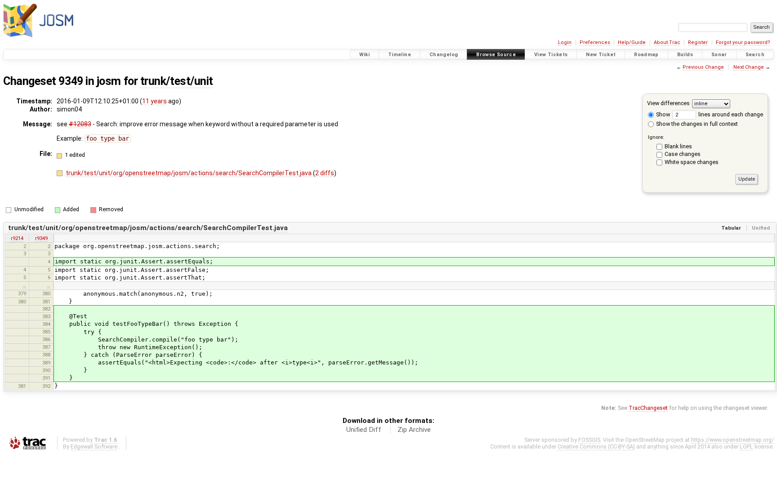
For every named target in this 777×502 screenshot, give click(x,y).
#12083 (80, 124)
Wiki (364, 55)
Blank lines (678, 146)
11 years (154, 101)
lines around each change (730, 114)
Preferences (595, 42)
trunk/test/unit (176, 81)
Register (698, 42)
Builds (685, 55)
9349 (70, 81)
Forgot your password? (743, 42)
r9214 (17, 238)
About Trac (667, 42)
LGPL (746, 446)
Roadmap (646, 55)
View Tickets (551, 55)
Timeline (399, 55)
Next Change (748, 67)
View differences (668, 103)
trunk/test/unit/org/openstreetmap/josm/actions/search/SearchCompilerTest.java (189, 173)
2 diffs (324, 173)
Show (662, 114)
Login (565, 42)
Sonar (719, 55)
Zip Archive (414, 430)
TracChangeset (648, 407)
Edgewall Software (94, 446)
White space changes (692, 162)
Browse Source (496, 55)
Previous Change (703, 67)
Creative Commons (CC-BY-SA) (596, 446)
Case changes (683, 154)
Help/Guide (632, 42)
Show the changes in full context (696, 123)
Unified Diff (363, 430)
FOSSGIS (589, 439)
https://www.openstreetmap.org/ (732, 439)
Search (755, 55)
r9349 (41, 238)
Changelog (443, 55)
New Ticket (601, 55)
